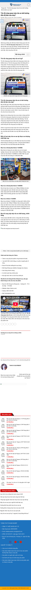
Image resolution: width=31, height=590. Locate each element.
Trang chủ (3, 8)
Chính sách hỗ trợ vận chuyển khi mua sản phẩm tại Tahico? (23, 376)
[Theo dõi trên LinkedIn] (18, 542)
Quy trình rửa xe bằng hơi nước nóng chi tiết (11, 494)
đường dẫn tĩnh (27, 360)
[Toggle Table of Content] (27, 54)
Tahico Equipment (18, 17)
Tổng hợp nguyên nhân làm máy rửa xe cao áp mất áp (14, 499)
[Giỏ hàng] (28, 4)
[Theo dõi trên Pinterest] (15, 542)
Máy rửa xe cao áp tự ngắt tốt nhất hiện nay (11, 502)
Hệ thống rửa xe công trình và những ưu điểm (11, 332)
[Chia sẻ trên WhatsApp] (2, 324)
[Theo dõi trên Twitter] (13, 542)
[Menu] (2, 4)
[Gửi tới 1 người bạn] (10, 324)
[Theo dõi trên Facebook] (10, 542)
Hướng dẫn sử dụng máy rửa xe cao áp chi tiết (12, 508)
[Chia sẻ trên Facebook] (4, 324)
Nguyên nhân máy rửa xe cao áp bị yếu (10, 510)
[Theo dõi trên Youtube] (21, 542)
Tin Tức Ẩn (17, 360)
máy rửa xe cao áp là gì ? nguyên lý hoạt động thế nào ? (14, 513)
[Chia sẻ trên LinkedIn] (15, 324)
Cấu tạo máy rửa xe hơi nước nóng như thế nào (12, 497)
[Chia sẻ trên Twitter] (7, 324)
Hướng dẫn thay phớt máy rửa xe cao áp (10, 505)
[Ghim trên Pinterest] (12, 324)
